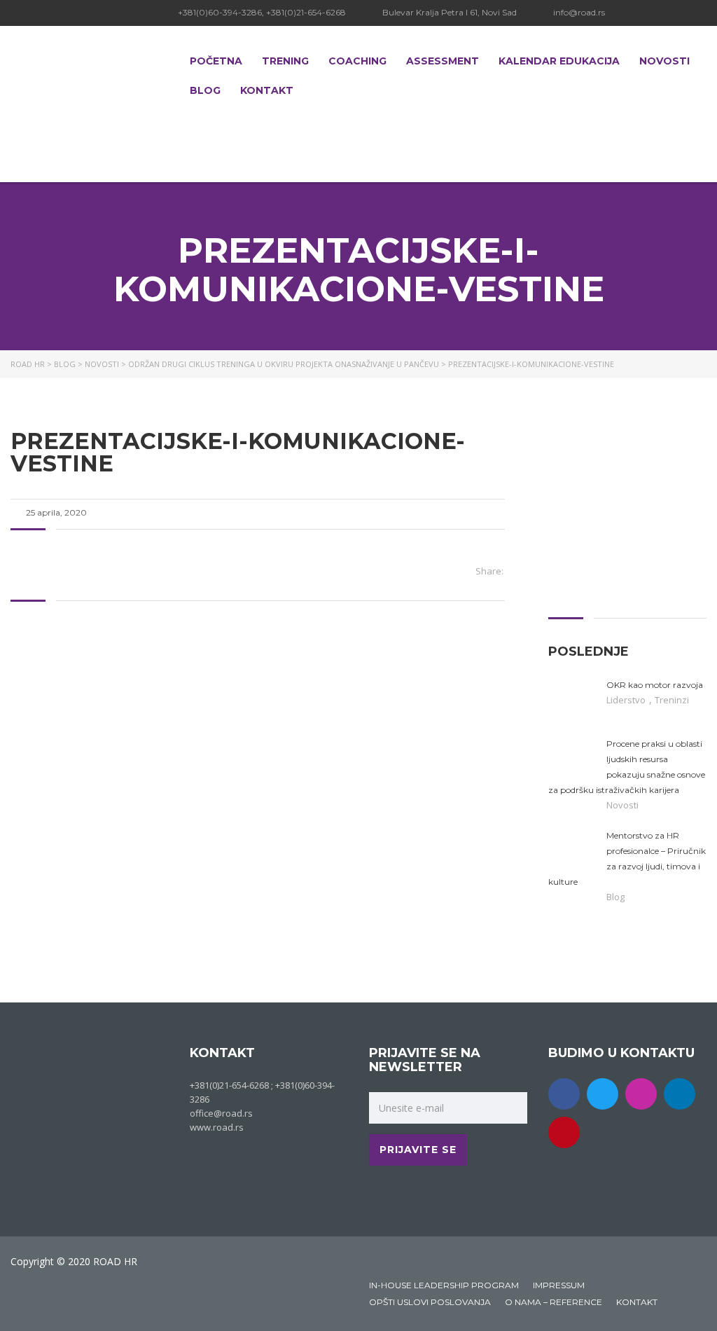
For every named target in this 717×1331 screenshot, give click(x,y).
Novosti (664, 61)
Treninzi (672, 700)
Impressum (559, 1285)
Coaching (357, 61)
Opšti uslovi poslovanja (430, 1302)
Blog (205, 90)
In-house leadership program (444, 1285)
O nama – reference (553, 1302)
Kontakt (266, 90)
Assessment (442, 61)
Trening (285, 61)
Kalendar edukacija (559, 61)
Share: (489, 571)
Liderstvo (627, 700)
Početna (216, 61)
